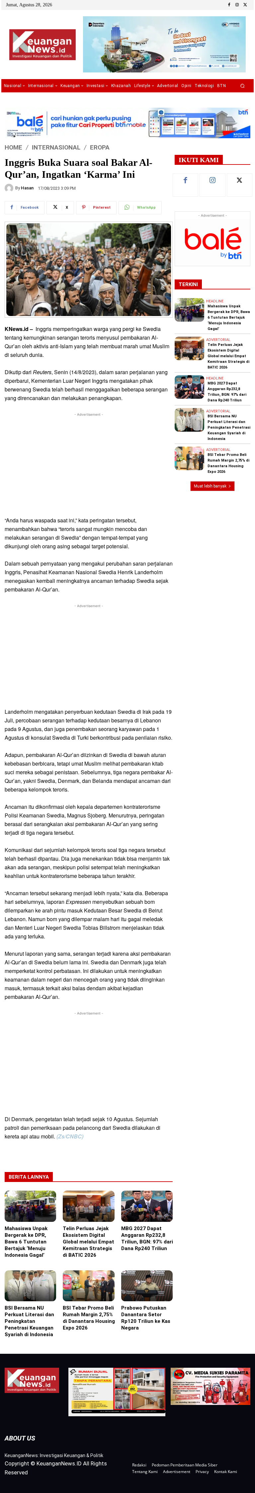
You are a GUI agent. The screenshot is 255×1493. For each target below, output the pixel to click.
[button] (242, 85)
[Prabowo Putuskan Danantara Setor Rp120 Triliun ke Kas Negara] (147, 1285)
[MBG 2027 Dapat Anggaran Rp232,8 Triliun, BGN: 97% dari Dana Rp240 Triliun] (147, 1206)
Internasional (56, 147)
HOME (13, 147)
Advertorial (218, 340)
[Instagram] (237, 5)
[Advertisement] (89, 464)
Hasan (27, 188)
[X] (245, 5)
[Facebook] (229, 5)
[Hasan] (10, 188)
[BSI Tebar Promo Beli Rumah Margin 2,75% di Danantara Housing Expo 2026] (88, 1285)
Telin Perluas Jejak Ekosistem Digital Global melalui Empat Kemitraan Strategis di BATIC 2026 (88, 1242)
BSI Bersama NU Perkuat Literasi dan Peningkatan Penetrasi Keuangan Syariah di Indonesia (29, 1321)
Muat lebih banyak (210, 486)
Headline (214, 301)
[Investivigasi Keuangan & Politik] (42, 44)
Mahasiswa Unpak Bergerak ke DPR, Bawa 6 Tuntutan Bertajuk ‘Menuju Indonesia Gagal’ (26, 1242)
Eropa (100, 147)
